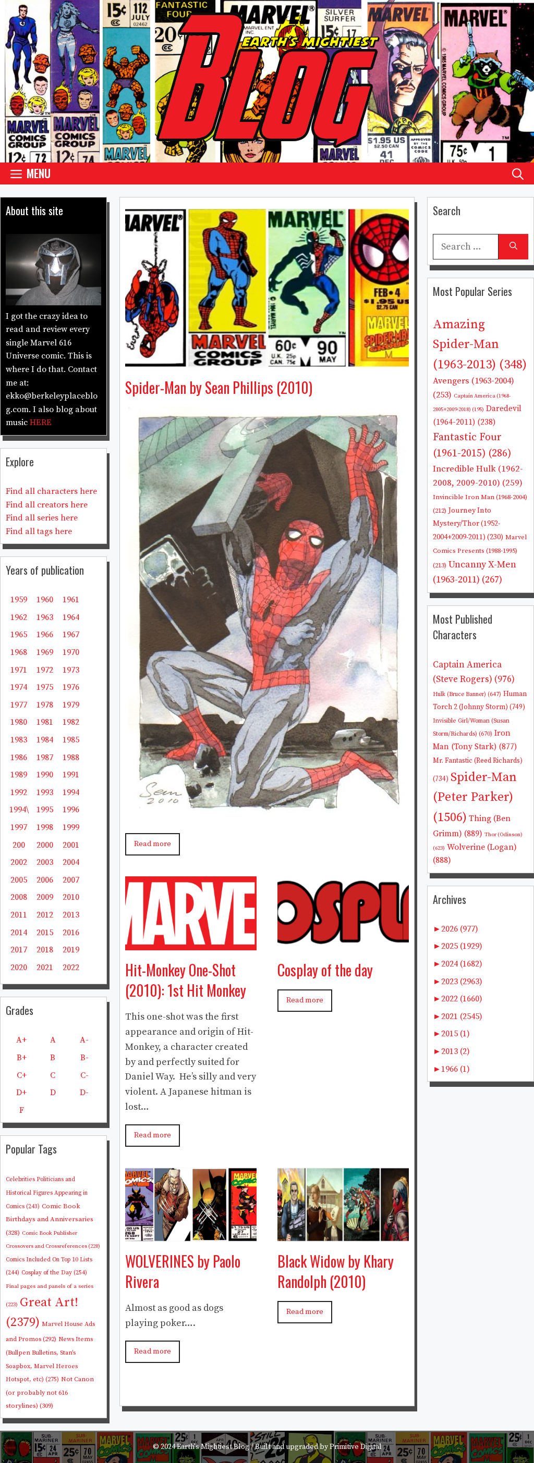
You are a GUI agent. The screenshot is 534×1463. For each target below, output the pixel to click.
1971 (18, 670)
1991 (71, 775)
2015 (45, 932)
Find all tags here (39, 531)
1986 (18, 757)
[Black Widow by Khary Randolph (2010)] (343, 1233)
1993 (45, 792)
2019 (71, 950)
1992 (18, 792)
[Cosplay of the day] (343, 942)
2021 (45, 967)
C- (84, 1075)
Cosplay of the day (325, 970)
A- (84, 1040)
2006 (45, 880)
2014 (18, 932)
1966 (45, 634)
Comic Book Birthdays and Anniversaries (49, 1219)
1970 (71, 652)
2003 (45, 862)
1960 (45, 599)
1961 (71, 599)
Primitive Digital (356, 1447)
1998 (45, 827)
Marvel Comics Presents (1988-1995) (480, 551)
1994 (71, 792)
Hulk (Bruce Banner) (467, 694)
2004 (71, 862)
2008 (18, 897)
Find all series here (42, 518)
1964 (71, 617)
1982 (71, 722)
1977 (18, 705)
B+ (22, 1057)
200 (19, 845)
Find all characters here (51, 491)
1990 (45, 775)
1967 (71, 634)
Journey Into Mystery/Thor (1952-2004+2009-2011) (468, 524)
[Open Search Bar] (518, 173)
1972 (45, 670)
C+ (22, 1075)
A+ (21, 1040)
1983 (18, 740)
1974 (18, 687)
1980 (18, 722)
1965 (18, 634)
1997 (18, 827)
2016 (71, 932)
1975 (45, 687)
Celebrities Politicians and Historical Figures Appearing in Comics (47, 1193)
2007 (71, 880)
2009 (45, 897)
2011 (18, 915)
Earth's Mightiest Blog (213, 1447)
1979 (71, 705)
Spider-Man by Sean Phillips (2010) (218, 387)
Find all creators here (47, 505)
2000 (45, 845)
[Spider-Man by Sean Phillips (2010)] (267, 360)
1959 (18, 599)
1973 (71, 670)
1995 (45, 809)
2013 (71, 915)
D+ (21, 1092)
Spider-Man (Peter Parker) (475, 797)
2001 (71, 845)
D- (84, 1092)
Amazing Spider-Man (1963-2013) (480, 345)
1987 (45, 757)
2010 (71, 897)
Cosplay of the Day (54, 1272)
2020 (18, 967)
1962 (18, 617)
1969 (45, 652)
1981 (45, 722)
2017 (18, 950)
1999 (71, 827)
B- (84, 1057)
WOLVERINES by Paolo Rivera (182, 1271)
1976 (71, 687)
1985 (71, 740)
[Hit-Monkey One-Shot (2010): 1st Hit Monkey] (191, 942)
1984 (45, 740)
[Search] (513, 246)
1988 (71, 757)
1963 (45, 617)
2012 (45, 915)
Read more (152, 844)
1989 (18, 775)
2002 (18, 862)
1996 (71, 809)
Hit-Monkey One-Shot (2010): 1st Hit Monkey (185, 980)
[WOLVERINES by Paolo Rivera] (191, 1233)
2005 (18, 880)
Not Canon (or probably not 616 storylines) (50, 1392)
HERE (41, 422)
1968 (18, 652)
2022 (71, 967)
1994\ (19, 809)
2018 (45, 950)
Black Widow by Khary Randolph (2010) (335, 1271)
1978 (45, 705)
